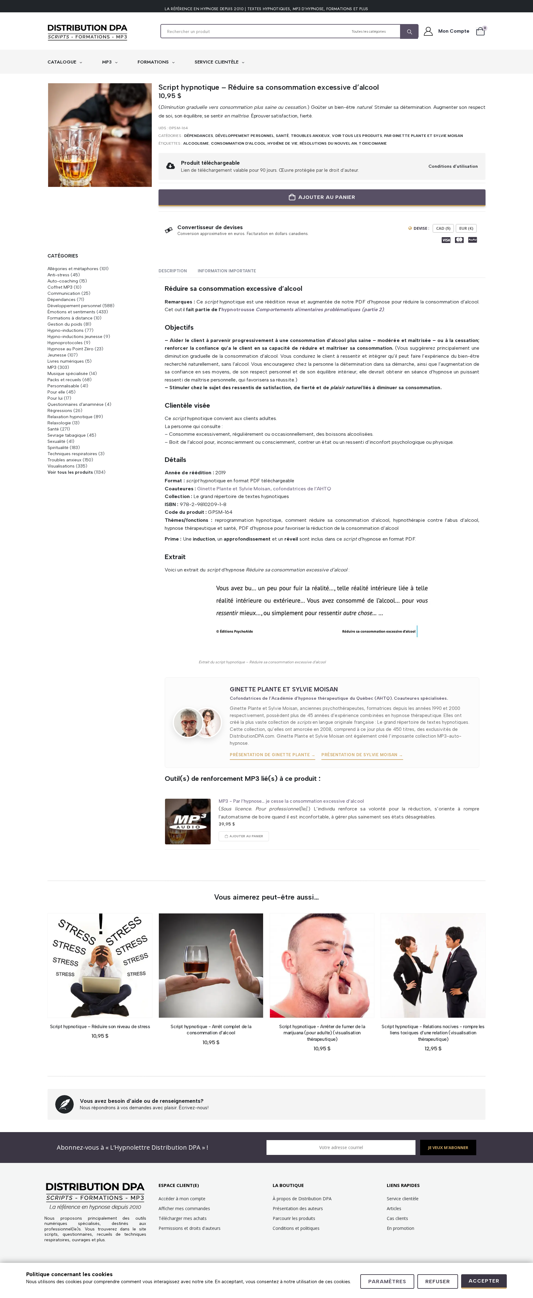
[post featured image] (188, 821)
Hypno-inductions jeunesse (75, 336)
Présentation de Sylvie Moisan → (362, 754)
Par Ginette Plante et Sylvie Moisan (423, 136)
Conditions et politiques (296, 1228)
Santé (282, 136)
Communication (64, 293)
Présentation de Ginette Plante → (272, 754)
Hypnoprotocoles (65, 342)
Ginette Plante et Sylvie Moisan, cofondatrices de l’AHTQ (264, 489)
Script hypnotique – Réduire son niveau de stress (100, 1026)
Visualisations (61, 466)
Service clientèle (403, 1198)
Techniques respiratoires (72, 453)
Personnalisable (63, 385)
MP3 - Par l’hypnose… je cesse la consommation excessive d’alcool (291, 801)
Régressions (60, 410)
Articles (394, 1208)
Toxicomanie (373, 143)
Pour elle (56, 391)
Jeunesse (57, 354)
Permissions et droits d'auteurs (190, 1228)
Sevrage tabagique (67, 435)
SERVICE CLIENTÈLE (217, 62)
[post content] (100, 965)
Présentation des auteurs (298, 1208)
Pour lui (55, 398)
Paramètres (387, 1281)
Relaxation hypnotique (70, 416)
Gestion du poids (65, 324)
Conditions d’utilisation (453, 166)
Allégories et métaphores (73, 268)
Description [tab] (173, 271)
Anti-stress (58, 274)
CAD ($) (443, 228)
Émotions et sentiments (71, 311)
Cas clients (397, 1218)
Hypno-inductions (66, 330)
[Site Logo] (88, 32)
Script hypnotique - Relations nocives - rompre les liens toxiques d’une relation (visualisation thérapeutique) (433, 1033)
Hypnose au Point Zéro (70, 348)
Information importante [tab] (227, 271)
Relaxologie (59, 422)
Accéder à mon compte (182, 1198)
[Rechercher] (409, 32)
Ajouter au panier (326, 197)
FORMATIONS (154, 62)
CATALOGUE (63, 62)
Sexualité (56, 441)
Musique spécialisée (68, 373)
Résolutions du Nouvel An (328, 143)
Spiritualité (58, 447)
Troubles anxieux (310, 136)
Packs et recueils (64, 379)
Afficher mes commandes (184, 1208)
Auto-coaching (63, 280)
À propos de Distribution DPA (302, 1198)
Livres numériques (66, 361)
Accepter (484, 1281)
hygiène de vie (282, 143)
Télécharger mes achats (183, 1218)
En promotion (400, 1228)
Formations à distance (70, 317)
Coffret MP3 (60, 287)
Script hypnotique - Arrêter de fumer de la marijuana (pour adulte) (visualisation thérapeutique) (322, 1033)
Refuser (437, 1281)
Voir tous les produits (357, 136)
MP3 (107, 62)
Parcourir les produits (294, 1218)
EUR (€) (466, 228)
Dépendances (198, 136)
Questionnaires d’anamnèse (76, 404)
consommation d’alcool (238, 143)
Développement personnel (244, 136)
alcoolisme (196, 143)
